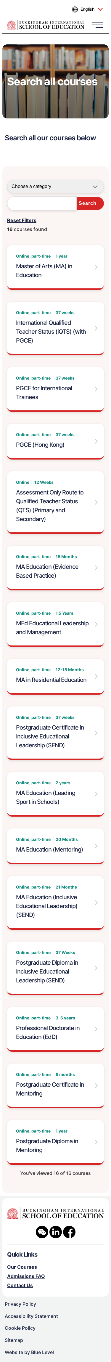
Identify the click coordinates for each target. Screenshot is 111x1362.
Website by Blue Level (29, 1352)
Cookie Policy (20, 1328)
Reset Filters (21, 220)
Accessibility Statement (31, 1316)
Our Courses (22, 1267)
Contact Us (20, 1285)
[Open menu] (97, 24)
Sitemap (14, 1340)
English (87, 9)
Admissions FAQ (26, 1276)
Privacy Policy (20, 1304)
